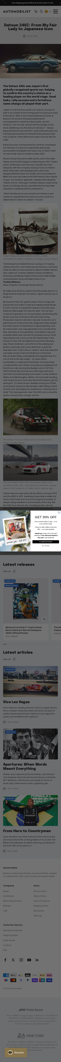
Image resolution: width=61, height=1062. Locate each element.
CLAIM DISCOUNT (45, 542)
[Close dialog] (59, 512)
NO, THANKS (46, 545)
